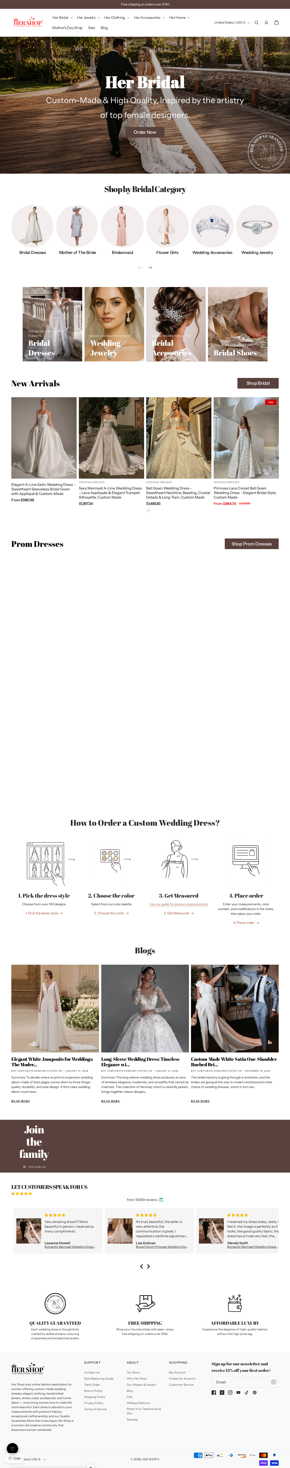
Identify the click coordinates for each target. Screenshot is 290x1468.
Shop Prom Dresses (252, 544)
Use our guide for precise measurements (179, 904)
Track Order (92, 1384)
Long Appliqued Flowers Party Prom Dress (176, 660)
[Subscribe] (273, 1382)
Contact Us (91, 1372)
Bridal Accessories (171, 348)
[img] (145, 1193)
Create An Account (182, 1378)
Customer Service (181, 1384)
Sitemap (132, 1419)
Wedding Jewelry (257, 252)
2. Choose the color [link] (109, 913)
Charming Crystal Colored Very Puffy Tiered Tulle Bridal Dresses (42, 660)
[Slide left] (140, 268)
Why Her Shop (137, 1378)
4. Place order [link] (243, 922)
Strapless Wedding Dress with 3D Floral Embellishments (107, 660)
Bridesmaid (122, 252)
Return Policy (93, 1391)
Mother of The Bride (77, 252)
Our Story (133, 1372)
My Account (177, 1372)
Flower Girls (167, 252)
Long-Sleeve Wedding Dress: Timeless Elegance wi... (140, 1061)
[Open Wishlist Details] (12, 1448)
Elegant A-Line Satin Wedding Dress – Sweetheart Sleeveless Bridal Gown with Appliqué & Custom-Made (43, 489)
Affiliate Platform (138, 1403)
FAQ (129, 1397)
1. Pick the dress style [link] (41, 913)
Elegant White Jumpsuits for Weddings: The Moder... (52, 1061)
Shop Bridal (258, 383)
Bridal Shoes (235, 353)
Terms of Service (95, 1409)
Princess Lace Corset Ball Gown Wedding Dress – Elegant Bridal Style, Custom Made (245, 492)
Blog (130, 1391)
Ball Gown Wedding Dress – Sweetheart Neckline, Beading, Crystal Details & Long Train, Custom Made (178, 492)
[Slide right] (150, 268)
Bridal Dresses (32, 252)
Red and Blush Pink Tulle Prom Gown (244, 658)
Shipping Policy (94, 1397)
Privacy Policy (93, 1403)
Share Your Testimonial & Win (144, 1411)
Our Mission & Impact (141, 1384)
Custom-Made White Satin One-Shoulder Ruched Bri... (234, 1061)
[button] (62, 17)
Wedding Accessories (212, 252)
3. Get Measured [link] (176, 913)
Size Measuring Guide (99, 1378)
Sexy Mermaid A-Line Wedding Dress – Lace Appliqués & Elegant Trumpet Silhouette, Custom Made (110, 492)
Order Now (145, 132)
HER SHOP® (151, 1459)
